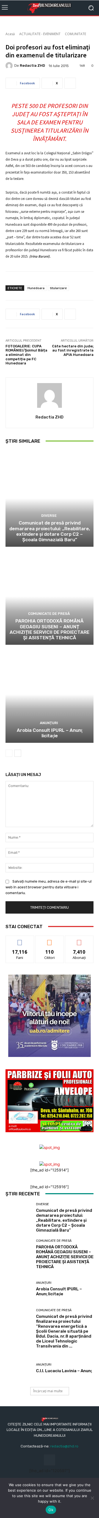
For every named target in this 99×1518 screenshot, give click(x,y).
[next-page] (17, 753)
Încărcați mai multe (48, 1391)
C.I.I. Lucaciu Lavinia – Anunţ (64, 1370)
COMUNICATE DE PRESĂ (49, 613)
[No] (92, 1498)
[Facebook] (49, 1460)
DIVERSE (49, 515)
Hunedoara (36, 288)
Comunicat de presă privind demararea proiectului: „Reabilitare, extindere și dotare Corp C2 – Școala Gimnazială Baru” (49, 531)
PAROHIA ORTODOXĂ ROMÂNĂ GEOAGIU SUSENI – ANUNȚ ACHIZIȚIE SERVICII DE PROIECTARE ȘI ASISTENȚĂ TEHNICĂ (49, 629)
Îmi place (20, 940)
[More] (70, 83)
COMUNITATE (75, 34)
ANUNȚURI (49, 723)
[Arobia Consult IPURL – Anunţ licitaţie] (50, 694)
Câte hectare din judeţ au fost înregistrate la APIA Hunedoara (73, 350)
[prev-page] (9, 753)
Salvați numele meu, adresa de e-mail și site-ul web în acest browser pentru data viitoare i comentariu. (49, 887)
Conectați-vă (49, 940)
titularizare (58, 288)
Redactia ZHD (32, 65)
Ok (50, 1510)
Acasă (10, 34)
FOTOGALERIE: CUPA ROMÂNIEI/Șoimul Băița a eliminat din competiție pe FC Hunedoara (26, 354)
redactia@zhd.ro (64, 1446)
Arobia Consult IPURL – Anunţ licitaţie (49, 732)
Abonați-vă (79, 940)
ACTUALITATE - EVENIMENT (40, 34)
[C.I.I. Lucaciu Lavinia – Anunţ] (19, 1368)
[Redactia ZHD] (10, 65)
